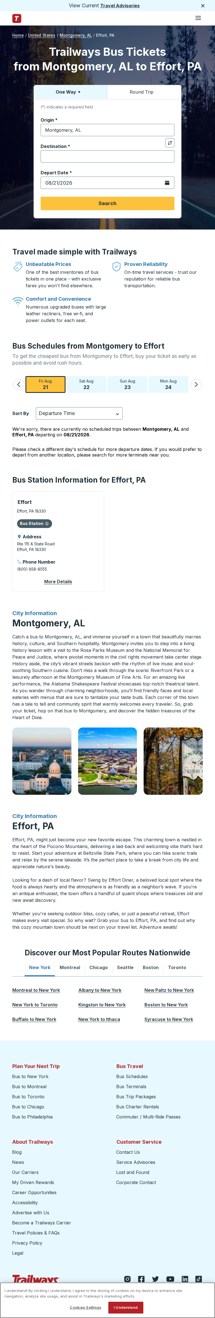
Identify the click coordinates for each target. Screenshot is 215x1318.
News (18, 1162)
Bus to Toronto (28, 1096)
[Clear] (168, 130)
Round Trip (141, 92)
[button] (18, 384)
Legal (17, 1253)
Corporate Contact (136, 1182)
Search (107, 203)
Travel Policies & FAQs (36, 1233)
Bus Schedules (132, 1076)
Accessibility (25, 1202)
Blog (17, 1152)
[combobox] (107, 130)
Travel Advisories (120, 5)
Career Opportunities (34, 1192)
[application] (58, 541)
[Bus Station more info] (47, 523)
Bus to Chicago (28, 1106)
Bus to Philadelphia (32, 1117)
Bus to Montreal (29, 1086)
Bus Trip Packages (136, 1096)
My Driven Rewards (33, 1182)
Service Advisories (135, 1162)
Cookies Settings (85, 1307)
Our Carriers (25, 1172)
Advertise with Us (30, 1212)
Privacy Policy (27, 1243)
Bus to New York (30, 1076)
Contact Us (128, 1152)
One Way (66, 92)
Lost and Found (132, 1172)
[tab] (39, 967)
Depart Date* (56, 172)
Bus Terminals (131, 1086)
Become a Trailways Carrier (42, 1223)
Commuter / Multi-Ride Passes (148, 1117)
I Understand (126, 1307)
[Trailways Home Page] (16, 18)
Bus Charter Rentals (137, 1106)
